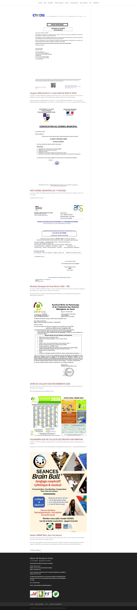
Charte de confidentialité (55, 604)
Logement (43, 97)
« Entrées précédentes (35, 550)
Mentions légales (39, 604)
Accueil (40, 2)
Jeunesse (38, 97)
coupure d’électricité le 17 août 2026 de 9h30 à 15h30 (53, 93)
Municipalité (49, 97)
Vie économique (71, 97)
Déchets (67, 95)
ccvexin (53, 288)
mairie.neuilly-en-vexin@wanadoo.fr (42, 585)
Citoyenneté (54, 95)
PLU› (90, 2)
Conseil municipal (59, 2)
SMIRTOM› (96, 2)
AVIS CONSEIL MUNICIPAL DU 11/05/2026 (48, 190)
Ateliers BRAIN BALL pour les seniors (46, 535)
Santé (61, 97)
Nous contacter (83, 2)
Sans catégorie (56, 97)
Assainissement (74, 2)
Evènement (32, 97)
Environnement (79, 95)
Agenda (49, 95)
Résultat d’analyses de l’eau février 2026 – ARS (50, 286)
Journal (67, 2)
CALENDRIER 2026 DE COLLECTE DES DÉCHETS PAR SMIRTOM (56, 439)
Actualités (50, 2)
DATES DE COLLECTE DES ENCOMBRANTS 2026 (50, 383)
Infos (45, 2)
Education (72, 95)
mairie (33, 95)
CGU (46, 604)
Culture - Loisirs (61, 95)
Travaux (65, 97)
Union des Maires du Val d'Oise (52, 608)
